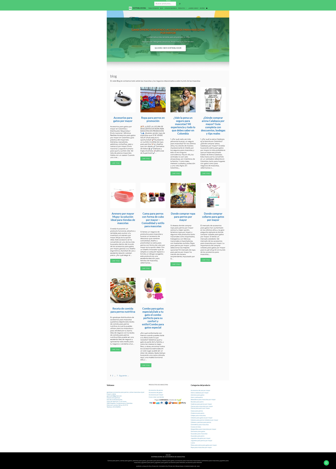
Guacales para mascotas (199, 434)
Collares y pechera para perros (201, 422)
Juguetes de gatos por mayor (200, 438)
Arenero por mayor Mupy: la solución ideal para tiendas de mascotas (123, 218)
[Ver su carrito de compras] (206, 8)
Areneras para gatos (197, 395)
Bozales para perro (197, 402)
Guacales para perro (197, 436)
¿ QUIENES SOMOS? (193, 8)
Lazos (193, 443)
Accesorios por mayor (156, 395)
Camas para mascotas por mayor (202, 406)
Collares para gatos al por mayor (201, 418)
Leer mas (116, 163)
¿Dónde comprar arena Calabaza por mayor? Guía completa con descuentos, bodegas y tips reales (213, 125)
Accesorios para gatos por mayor (122, 119)
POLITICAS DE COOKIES (157, 466)
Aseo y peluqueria (197, 397)
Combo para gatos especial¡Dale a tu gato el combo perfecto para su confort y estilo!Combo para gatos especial (153, 318)
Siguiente (124, 376)
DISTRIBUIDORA (139, 8)
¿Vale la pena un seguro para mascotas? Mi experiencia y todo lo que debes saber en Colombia (183, 125)
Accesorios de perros (156, 390)
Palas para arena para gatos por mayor (204, 445)
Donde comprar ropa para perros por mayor (183, 216)
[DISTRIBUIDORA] (131, 8)
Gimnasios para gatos (198, 431)
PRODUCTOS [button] (181, 8)
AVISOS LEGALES (142, 466)
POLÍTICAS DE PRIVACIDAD (174, 466)
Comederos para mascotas (200, 424)
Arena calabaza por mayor (200, 393)
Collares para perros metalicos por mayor (204, 420)
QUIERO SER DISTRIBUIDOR (168, 48)
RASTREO (202, 8)
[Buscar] (180, 4)
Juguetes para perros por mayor (201, 440)
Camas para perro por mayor (200, 408)
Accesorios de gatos (155, 392)
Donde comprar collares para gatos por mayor (213, 216)
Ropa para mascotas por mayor (201, 447)
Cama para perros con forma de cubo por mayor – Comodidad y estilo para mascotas (153, 220)
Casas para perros (197, 411)
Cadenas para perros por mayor (201, 404)
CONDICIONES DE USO (192, 466)
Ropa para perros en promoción (153, 119)
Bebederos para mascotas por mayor (203, 399)
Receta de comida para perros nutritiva (123, 310)
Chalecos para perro (197, 413)
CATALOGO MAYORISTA (170, 8)
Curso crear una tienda (156, 397)
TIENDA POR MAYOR (153, 8)
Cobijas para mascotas (198, 415)
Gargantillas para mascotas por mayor (203, 429)
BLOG (161, 8)
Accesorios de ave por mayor (200, 390)
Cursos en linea (196, 427)
